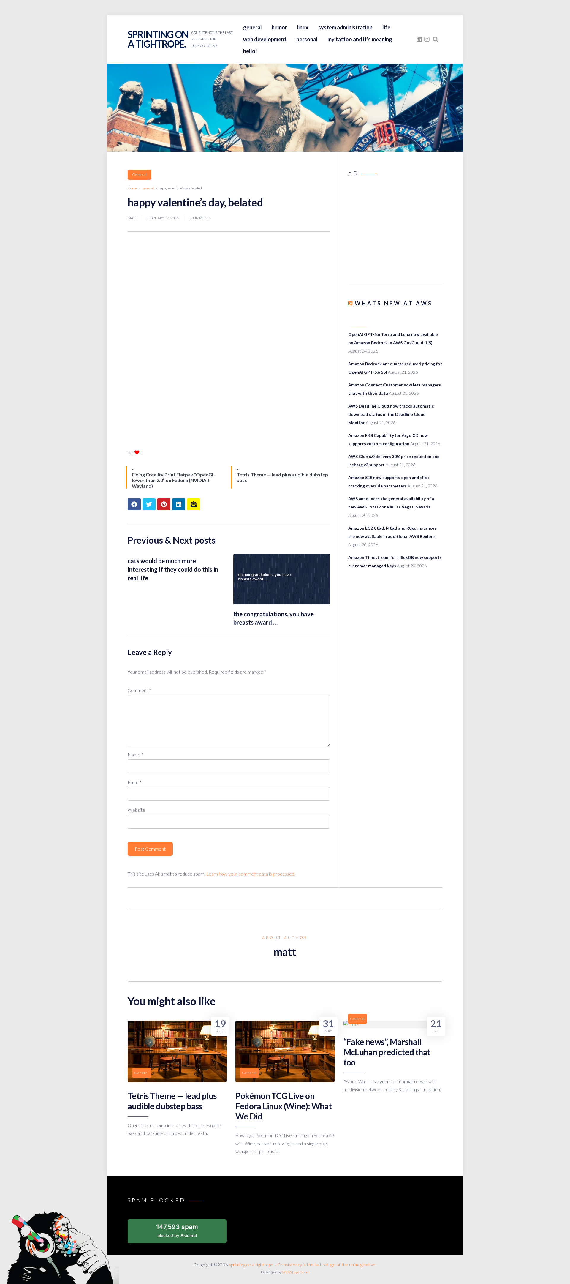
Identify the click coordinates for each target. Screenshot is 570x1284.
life (386, 27)
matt (132, 218)
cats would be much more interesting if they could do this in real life (173, 569)
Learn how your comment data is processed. (250, 873)
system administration (345, 27)
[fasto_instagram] (427, 39)
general (252, 27)
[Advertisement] (395, 231)
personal (307, 39)
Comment (139, 690)
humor (279, 27)
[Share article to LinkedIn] (178, 504)
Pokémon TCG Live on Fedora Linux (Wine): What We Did (283, 1106)
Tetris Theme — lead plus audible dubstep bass (172, 1101)
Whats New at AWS (394, 303)
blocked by (177, 1230)
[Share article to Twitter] (149, 504)
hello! (250, 51)
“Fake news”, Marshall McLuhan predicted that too (386, 1052)
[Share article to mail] (193, 504)
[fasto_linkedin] (419, 39)
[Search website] (435, 39)
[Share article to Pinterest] (163, 504)
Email (135, 782)
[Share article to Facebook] (134, 504)
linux (302, 27)
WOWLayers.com (295, 1272)
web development (264, 39)
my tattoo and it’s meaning (359, 39)
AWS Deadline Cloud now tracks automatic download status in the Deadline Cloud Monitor (391, 414)
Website (136, 810)
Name (135, 754)
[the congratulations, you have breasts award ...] (281, 602)
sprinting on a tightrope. (158, 39)
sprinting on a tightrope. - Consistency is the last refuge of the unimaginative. (302, 1264)
